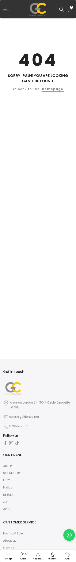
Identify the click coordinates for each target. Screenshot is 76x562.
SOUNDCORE (12, 473)
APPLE (7, 509)
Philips (7, 487)
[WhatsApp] (69, 535)
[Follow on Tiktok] (17, 443)
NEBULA (8, 495)
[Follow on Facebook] (5, 443)
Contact (9, 548)
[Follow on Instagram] (11, 443)
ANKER (7, 466)
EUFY (6, 480)
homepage (52, 89)
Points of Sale (13, 533)
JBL (5, 502)
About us (9, 540)
